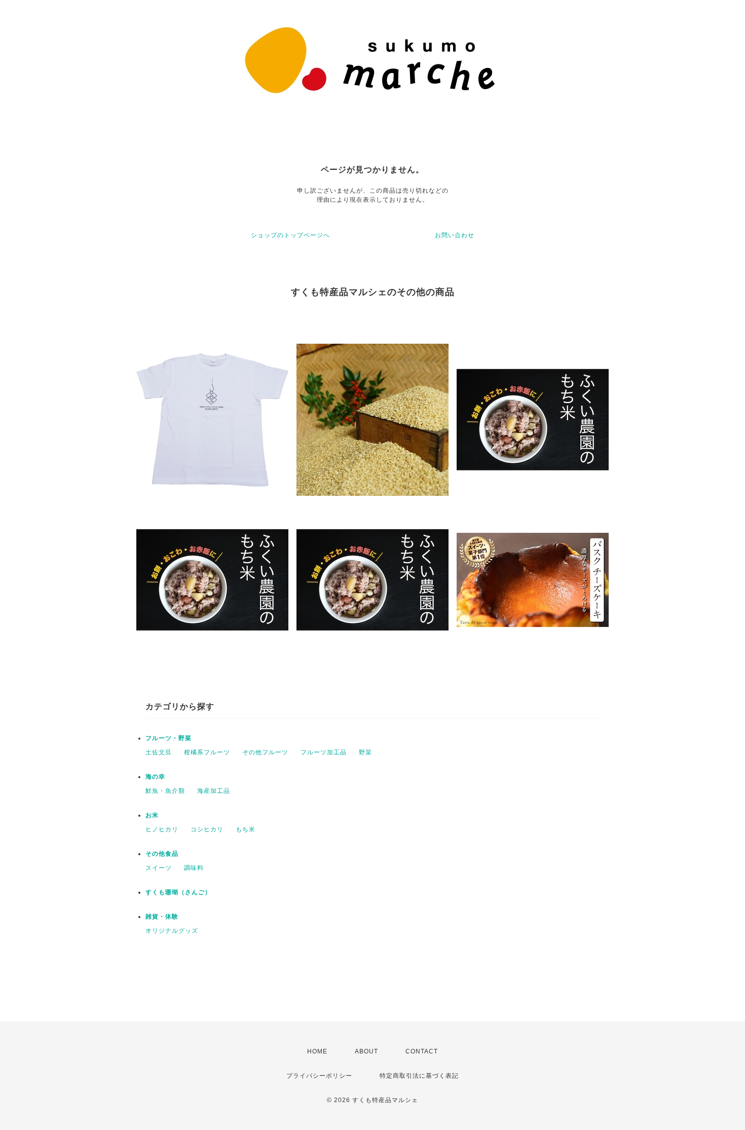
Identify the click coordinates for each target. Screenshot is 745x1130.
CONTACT (421, 1051)
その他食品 (161, 853)
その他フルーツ (265, 752)
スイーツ (158, 867)
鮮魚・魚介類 (165, 790)
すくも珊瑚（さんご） (178, 892)
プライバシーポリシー (319, 1075)
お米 (152, 815)
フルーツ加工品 (324, 752)
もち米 (245, 829)
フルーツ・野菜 (168, 738)
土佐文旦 (158, 752)
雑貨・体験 (161, 916)
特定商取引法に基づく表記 (419, 1075)
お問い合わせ (454, 235)
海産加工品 (213, 790)
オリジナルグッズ (171, 930)
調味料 (194, 867)
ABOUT (366, 1051)
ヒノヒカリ (161, 829)
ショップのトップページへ (290, 235)
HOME (317, 1051)
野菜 (365, 752)
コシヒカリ (207, 829)
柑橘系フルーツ (207, 752)
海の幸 (155, 776)
